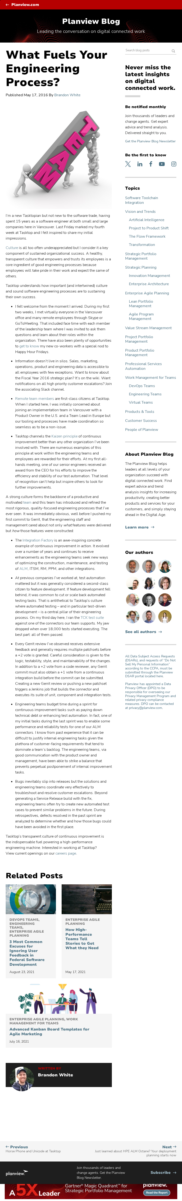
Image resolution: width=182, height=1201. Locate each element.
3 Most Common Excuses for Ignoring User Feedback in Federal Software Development (27, 942)
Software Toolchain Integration (141, 200)
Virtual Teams (141, 402)
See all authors (140, 632)
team (27, 502)
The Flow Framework (147, 236)
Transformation (142, 245)
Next (135, 1151)
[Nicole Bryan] (165, 589)
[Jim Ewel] (133, 572)
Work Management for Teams (150, 378)
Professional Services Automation (143, 366)
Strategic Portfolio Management (140, 256)
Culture (12, 247)
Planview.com (25, 5)
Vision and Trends (140, 212)
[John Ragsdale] (149, 606)
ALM (23, 568)
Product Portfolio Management (139, 352)
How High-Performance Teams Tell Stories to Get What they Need (82, 934)
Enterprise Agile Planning (147, 293)
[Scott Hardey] (149, 572)
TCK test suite (92, 617)
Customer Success (141, 421)
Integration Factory (38, 540)
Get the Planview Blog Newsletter (150, 141)
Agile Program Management (141, 316)
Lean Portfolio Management (141, 303)
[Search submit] (173, 51)
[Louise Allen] (133, 623)
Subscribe (163, 1172)
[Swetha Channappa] (149, 589)
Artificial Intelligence (146, 220)
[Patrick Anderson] (133, 589)
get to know (29, 346)
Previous (33, 1149)
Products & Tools (139, 412)
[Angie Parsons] (165, 572)
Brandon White (67, 95)
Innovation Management (149, 276)
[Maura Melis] (165, 623)
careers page (65, 853)
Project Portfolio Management (139, 339)
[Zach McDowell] (149, 623)
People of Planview (141, 430)
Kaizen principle (64, 436)
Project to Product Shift (149, 228)
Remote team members (34, 398)
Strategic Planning (140, 267)
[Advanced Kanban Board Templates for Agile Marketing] (59, 999)
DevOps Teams (142, 386)
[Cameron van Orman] (133, 606)
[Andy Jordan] (165, 606)
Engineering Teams (145, 394)
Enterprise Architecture (149, 284)
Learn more (139, 527)
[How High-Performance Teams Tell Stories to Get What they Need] (87, 899)
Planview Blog (91, 21)
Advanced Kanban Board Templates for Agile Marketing (49, 1027)
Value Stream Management (148, 328)
